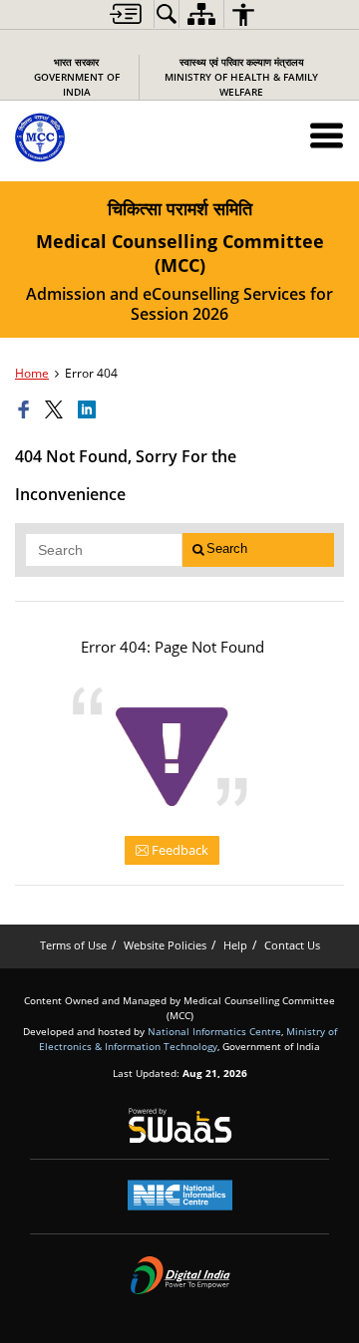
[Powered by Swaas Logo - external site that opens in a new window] (180, 1125)
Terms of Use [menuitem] (73, 945)
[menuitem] (126, 14)
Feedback (178, 850)
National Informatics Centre (214, 1031)
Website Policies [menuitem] (165, 945)
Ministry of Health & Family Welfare (241, 77)
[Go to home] (84, 137)
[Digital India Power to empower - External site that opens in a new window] (180, 1275)
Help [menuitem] (235, 945)
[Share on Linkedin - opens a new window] (90, 410)
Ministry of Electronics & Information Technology (188, 1038)
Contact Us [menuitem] (292, 945)
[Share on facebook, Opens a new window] (27, 410)
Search (226, 548)
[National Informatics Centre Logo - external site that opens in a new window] (180, 1195)
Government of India (77, 77)
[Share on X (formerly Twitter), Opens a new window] (57, 410)
